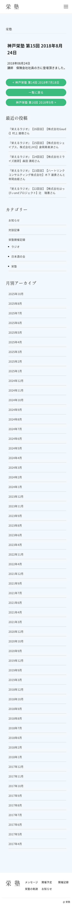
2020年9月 (15, 651)
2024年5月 (15, 448)
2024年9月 (15, 409)
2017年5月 (15, 834)
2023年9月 (15, 516)
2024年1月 (15, 487)
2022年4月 (15, 564)
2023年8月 (15, 525)
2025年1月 (15, 371)
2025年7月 (15, 313)
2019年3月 (15, 680)
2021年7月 (15, 593)
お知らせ (14, 220)
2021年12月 (16, 573)
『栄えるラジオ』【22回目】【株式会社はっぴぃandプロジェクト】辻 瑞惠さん (37, 191)
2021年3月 (15, 622)
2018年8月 (15, 718)
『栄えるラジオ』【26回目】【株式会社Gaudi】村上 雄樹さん (37, 131)
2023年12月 (16, 496)
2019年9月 (15, 670)
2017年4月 (15, 844)
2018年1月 (15, 757)
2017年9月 (15, 795)
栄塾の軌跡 (31, 889)
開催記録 (63, 882)
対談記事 (14, 230)
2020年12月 (16, 631)
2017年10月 (16, 786)
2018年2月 (15, 747)
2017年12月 (16, 766)
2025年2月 (15, 361)
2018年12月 (16, 689)
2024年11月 (16, 390)
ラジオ (15, 246)
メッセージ (31, 882)
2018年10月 (16, 699)
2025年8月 (15, 303)
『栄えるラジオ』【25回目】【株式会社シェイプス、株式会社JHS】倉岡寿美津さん (37, 145)
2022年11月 (16, 554)
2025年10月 (16, 294)
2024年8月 (15, 419)
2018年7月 (15, 728)
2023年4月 (15, 544)
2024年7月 (15, 429)
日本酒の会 (18, 256)
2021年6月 (15, 602)
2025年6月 (15, 323)
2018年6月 (15, 737)
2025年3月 (15, 352)
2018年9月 (15, 709)
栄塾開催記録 (17, 239)
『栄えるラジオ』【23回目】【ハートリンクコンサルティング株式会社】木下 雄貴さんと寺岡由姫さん (37, 175)
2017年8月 (15, 805)
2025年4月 (15, 342)
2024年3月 (15, 467)
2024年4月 (15, 458)
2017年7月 (15, 815)
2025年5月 (15, 332)
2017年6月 (15, 824)
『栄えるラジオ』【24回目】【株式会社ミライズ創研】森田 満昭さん (37, 159)
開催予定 (47, 882)
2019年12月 (16, 660)
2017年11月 (16, 776)
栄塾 (14, 266)
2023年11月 (16, 506)
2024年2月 (15, 477)
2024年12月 (16, 380)
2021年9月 (15, 583)
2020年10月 (16, 641)
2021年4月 (15, 612)
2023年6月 (15, 535)
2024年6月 (15, 438)
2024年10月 (16, 400)
